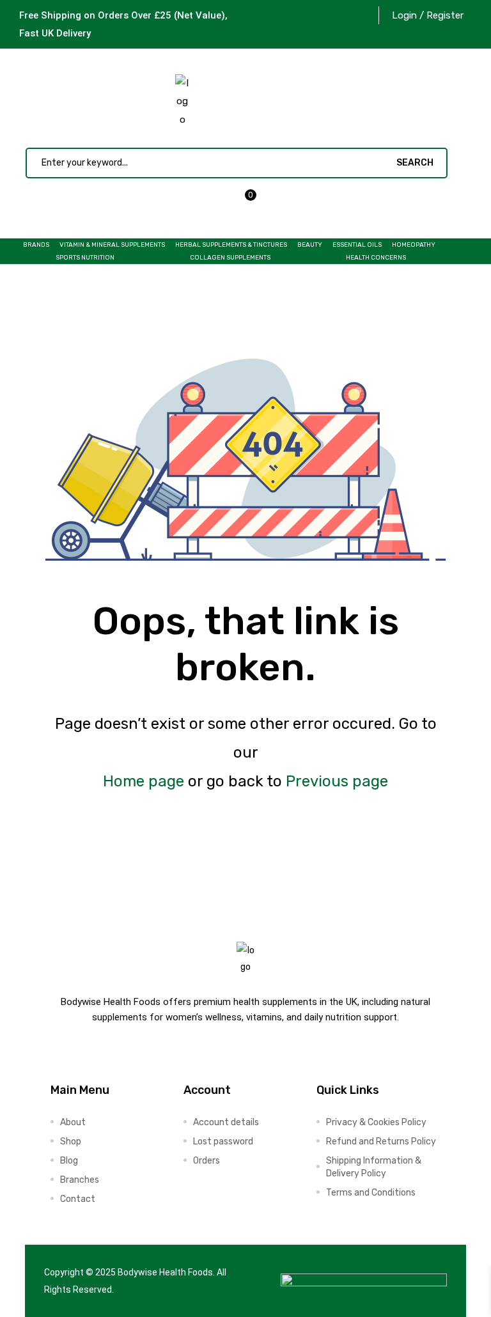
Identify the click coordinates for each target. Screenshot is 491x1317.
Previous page (337, 781)
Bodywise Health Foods (165, 1272)
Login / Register (428, 15)
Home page (143, 781)
